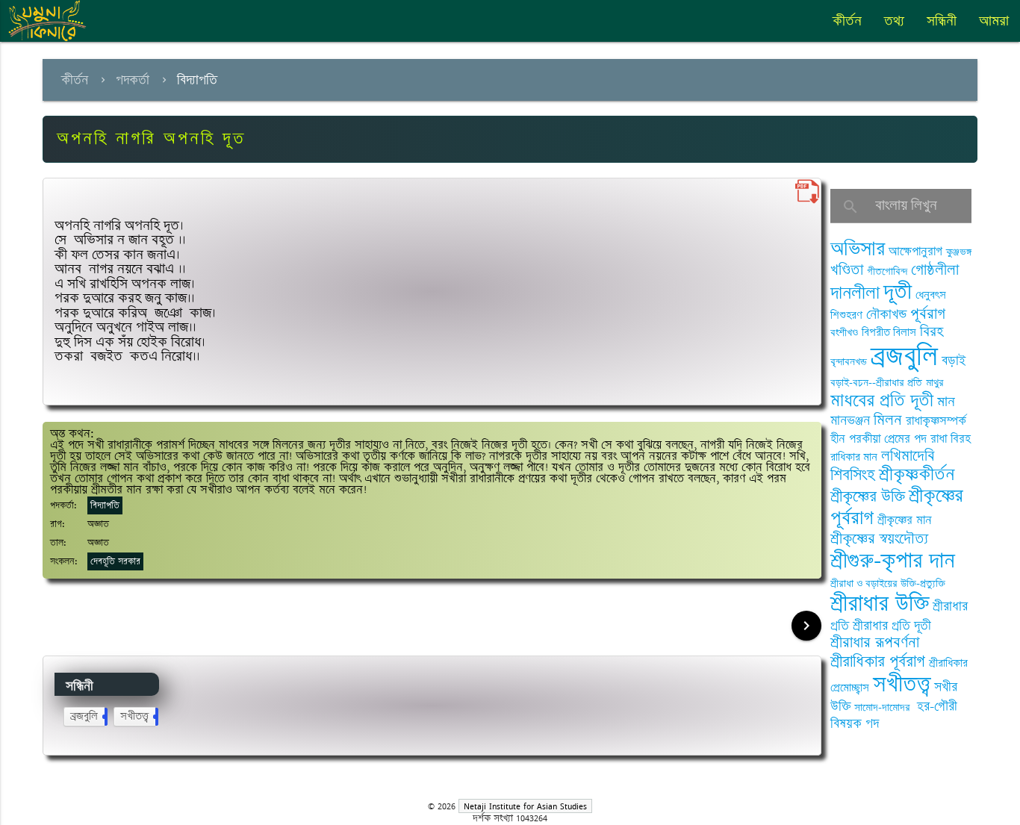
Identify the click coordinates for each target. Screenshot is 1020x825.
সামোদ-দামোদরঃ (883, 707)
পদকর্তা (132, 80)
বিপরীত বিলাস (889, 333)
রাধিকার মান (853, 457)
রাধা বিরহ (950, 439)
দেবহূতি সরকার (115, 561)
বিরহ (931, 331)
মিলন (888, 420)
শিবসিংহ (852, 475)
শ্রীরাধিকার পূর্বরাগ (877, 662)
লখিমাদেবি (908, 455)
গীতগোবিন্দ (887, 271)
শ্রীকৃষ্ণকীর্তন (916, 474)
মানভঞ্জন (850, 420)
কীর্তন (847, 21)
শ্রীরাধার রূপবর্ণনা (874, 642)
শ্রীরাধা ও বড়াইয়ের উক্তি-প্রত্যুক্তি (887, 583)
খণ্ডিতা (846, 270)
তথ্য (894, 21)
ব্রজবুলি (87, 716)
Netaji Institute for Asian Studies (525, 806)
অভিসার (857, 249)
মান (946, 402)
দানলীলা (855, 293)
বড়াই (953, 360)
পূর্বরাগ (927, 314)
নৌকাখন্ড (886, 314)
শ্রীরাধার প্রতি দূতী (892, 625)
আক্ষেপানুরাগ (915, 251)
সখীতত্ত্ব (137, 716)
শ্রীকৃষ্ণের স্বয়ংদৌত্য (879, 538)
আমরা (994, 21)
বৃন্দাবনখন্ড (848, 361)
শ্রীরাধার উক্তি (879, 603)
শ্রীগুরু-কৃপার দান (892, 560)
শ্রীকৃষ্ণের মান (904, 520)
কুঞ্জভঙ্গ (958, 252)
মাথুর (935, 382)
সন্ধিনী (942, 21)
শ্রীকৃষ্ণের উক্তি (867, 497)
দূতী (897, 291)
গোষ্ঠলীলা (935, 270)
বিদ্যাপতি (197, 80)
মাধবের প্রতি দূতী (881, 400)
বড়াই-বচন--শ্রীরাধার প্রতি (876, 382)
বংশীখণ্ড (844, 332)
